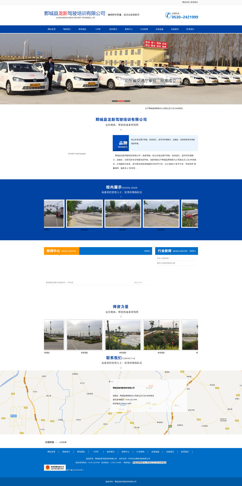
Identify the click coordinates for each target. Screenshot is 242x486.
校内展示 (113, 29)
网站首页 (186, 2)
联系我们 (194, 2)
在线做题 (159, 29)
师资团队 (82, 29)
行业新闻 (144, 29)
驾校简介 (67, 29)
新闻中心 (129, 29)
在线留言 (175, 29)
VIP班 (98, 29)
